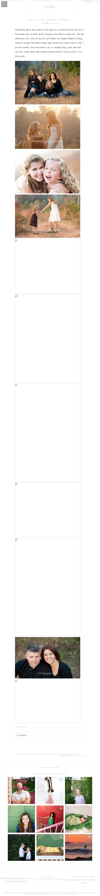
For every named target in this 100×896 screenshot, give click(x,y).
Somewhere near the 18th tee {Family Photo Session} (45, 754)
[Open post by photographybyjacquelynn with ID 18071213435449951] (78, 819)
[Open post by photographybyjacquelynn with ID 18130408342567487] (21, 819)
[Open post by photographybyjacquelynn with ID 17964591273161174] (21, 790)
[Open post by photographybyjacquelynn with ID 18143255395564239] (50, 790)
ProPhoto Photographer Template (38, 894)
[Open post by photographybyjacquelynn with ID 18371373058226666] (50, 847)
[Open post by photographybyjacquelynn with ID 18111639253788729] (78, 847)
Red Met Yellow (71, 894)
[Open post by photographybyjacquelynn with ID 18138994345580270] (21, 847)
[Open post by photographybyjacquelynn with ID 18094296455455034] (78, 790)
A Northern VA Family (72, 756)
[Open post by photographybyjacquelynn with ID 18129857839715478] (50, 819)
